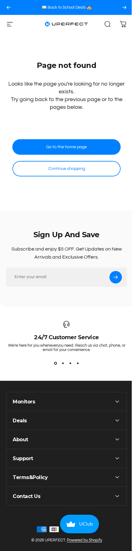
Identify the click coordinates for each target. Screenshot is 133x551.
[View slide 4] (77, 363)
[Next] (124, 7)
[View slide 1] (55, 363)
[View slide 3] (70, 363)
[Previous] (8, 7)
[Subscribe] (115, 277)
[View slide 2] (62, 363)
